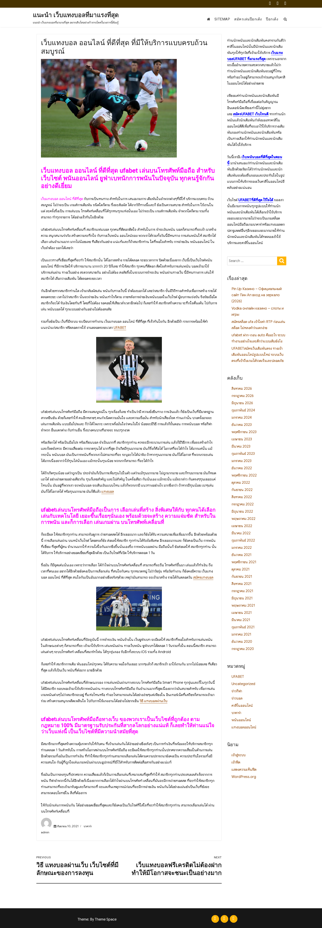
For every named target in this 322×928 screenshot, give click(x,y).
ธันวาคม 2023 (242, 425)
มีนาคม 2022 (241, 533)
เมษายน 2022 (242, 526)
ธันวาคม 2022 (242, 468)
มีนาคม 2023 (241, 446)
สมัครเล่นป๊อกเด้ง (248, 19)
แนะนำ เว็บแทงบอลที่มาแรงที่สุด (76, 15)
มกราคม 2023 (241, 461)
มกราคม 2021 (241, 634)
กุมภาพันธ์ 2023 (243, 454)
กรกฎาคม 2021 (242, 591)
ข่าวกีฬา (237, 691)
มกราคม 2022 (242, 547)
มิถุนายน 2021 (242, 598)
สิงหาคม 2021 (241, 584)
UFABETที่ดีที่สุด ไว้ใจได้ (255, 200)
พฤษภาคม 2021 (243, 605)
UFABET (120, 328)
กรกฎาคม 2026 (243, 396)
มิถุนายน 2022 (242, 511)
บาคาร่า (88, 826)
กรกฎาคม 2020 (243, 649)
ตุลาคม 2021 (240, 569)
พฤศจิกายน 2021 (244, 562)
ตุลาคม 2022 (241, 482)
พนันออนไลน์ (241, 720)
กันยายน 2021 (242, 576)
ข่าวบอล (237, 698)
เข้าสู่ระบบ (239, 755)
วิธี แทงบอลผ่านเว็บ (153, 701)
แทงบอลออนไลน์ (244, 727)
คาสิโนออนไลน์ (242, 705)
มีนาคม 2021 (241, 620)
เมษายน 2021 (242, 613)
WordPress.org (244, 777)
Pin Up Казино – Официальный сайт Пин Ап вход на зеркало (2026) (257, 295)
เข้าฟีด (236, 762)
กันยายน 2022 (242, 490)
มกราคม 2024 (242, 417)
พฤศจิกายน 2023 (244, 432)
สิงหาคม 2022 (242, 497)
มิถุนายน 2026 (242, 403)
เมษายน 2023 (242, 439)
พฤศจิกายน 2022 (244, 475)
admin (45, 832)
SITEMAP (222, 19)
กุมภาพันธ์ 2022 (243, 540)
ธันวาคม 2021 (241, 555)
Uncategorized (243, 684)
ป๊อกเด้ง (272, 19)
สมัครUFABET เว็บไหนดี (251, 114)
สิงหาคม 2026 (242, 388)
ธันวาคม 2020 (242, 641)
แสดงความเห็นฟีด (244, 769)
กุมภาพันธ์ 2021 (243, 627)
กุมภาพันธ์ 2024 (243, 410)
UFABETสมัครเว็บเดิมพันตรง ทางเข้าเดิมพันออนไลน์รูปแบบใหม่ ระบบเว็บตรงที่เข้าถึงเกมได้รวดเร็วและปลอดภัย (258, 354)
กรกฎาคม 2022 (243, 504)
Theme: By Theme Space (97, 919)
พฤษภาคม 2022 (243, 519)
